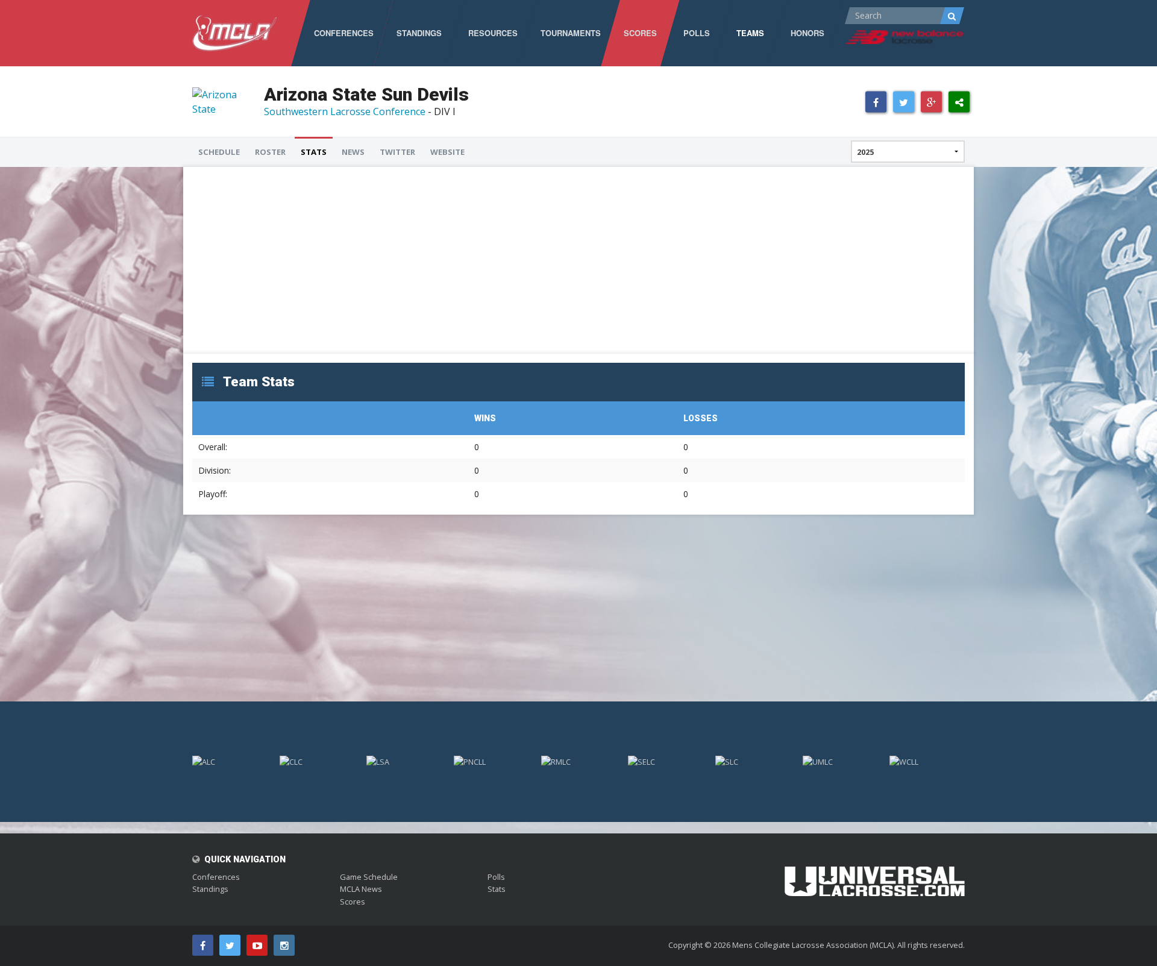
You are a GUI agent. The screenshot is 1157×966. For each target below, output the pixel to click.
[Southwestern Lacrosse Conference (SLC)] (753, 761)
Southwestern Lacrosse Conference (344, 111)
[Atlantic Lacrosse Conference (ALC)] (230, 761)
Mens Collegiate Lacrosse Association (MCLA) (813, 944)
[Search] (952, 15)
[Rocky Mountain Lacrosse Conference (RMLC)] (578, 761)
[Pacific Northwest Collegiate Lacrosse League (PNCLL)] (491, 761)
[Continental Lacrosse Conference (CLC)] (317, 761)
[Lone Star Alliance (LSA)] (404, 761)
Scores (352, 901)
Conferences (216, 876)
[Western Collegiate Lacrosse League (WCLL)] (927, 761)
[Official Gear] (874, 873)
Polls (496, 876)
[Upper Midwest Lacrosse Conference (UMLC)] (840, 761)
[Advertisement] (553, 260)
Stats (497, 888)
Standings (210, 888)
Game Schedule (369, 876)
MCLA (234, 33)
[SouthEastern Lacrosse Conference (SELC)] (665, 761)
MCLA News (361, 888)
